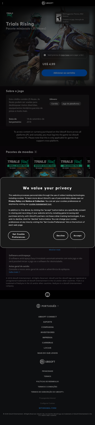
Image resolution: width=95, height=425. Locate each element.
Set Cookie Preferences (18, 235)
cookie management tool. (40, 204)
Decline (61, 235)
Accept (78, 235)
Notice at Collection (35, 201)
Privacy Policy (15, 201)
